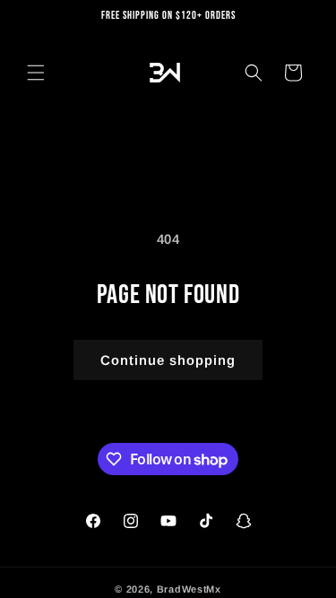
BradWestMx (189, 589)
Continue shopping (168, 360)
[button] (36, 72)
